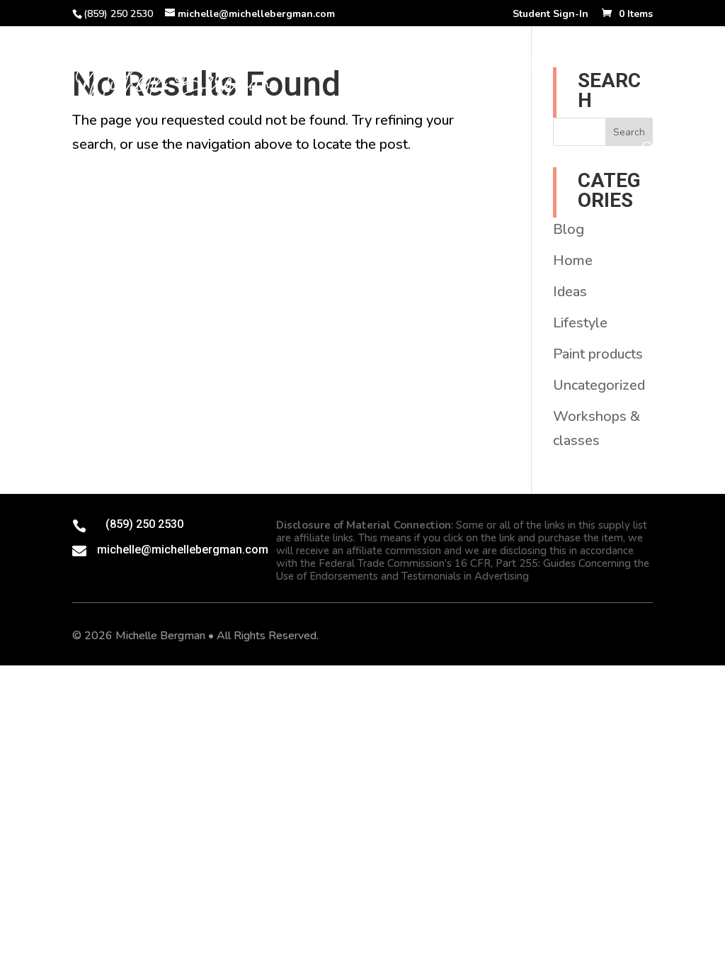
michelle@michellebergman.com (182, 549)
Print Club (429, 64)
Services (597, 64)
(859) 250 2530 (144, 524)
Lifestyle (580, 322)
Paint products (598, 354)
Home (308, 64)
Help (356, 106)
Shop (360, 64)
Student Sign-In (550, 15)
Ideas (570, 291)
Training (509, 64)
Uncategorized (599, 385)
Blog (307, 106)
